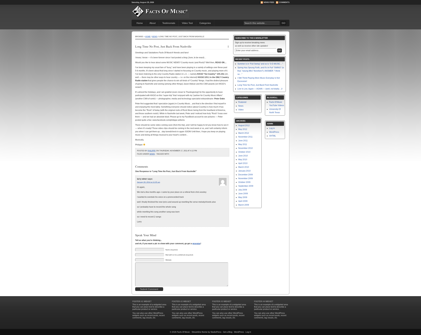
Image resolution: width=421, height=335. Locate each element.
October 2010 (244, 152)
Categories (205, 23)
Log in (272, 128)
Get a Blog (227, 332)
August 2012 (244, 125)
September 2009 (245, 186)
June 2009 (243, 193)
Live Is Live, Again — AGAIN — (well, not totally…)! (259, 89)
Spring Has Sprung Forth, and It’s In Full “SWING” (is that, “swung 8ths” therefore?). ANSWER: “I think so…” (260, 70)
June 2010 (243, 156)
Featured (242, 102)
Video (241, 110)
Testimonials (168, 23)
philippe (152, 151)
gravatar (196, 243)
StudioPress (215, 332)
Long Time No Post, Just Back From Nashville (257, 85)
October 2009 (244, 182)
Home (139, 23)
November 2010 (245, 148)
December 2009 (245, 175)
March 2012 (243, 133)
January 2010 (244, 171)
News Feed (269, 2)
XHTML (272, 136)
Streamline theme (199, 332)
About (152, 23)
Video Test (187, 23)
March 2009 (243, 205)
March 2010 (243, 167)
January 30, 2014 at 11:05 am (148, 182)
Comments (284, 2)
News (154, 36)
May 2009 (242, 197)
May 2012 (242, 129)
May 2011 (242, 144)
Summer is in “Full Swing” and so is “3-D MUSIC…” (260, 64)
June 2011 (243, 140)
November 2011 (245, 137)
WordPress (274, 132)
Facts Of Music (183, 332)
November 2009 (245, 178)
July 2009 (242, 190)
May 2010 (242, 159)
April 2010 (243, 163)
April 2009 (243, 201)
